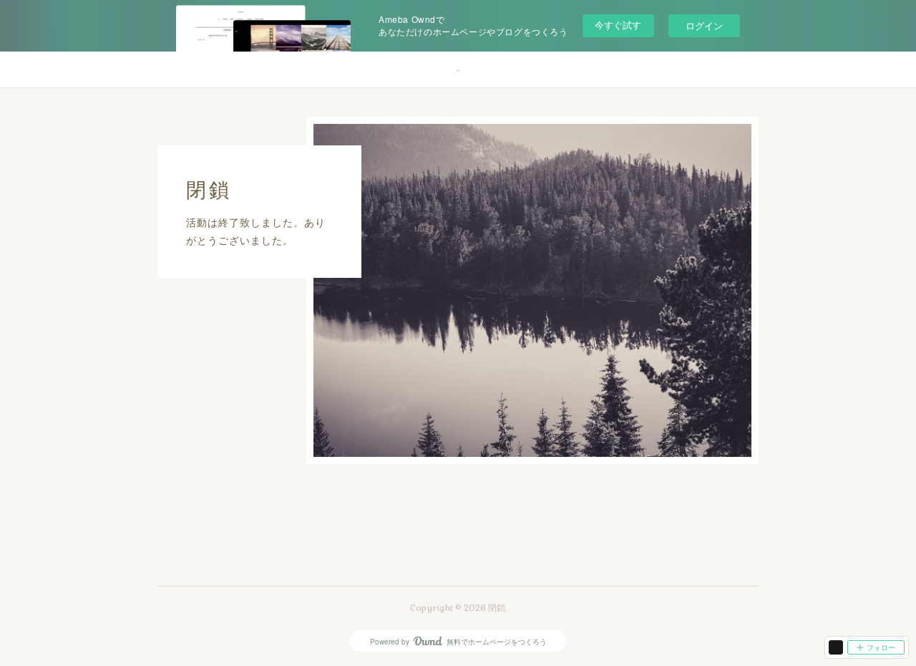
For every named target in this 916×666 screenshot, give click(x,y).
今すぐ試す (618, 25)
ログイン (704, 25)
